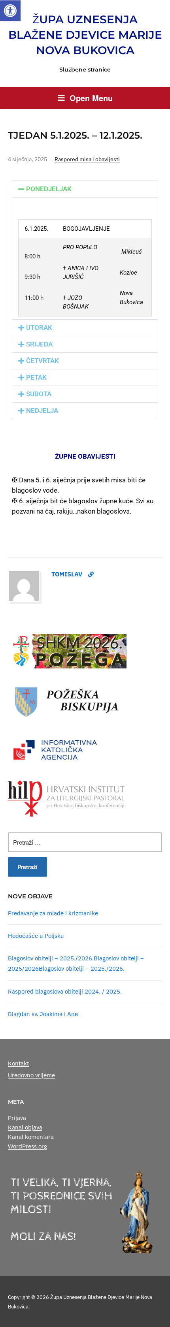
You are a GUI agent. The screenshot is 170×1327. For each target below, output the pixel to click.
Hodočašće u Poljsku (36, 935)
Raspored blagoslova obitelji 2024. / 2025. (65, 991)
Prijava (17, 1118)
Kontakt (18, 1063)
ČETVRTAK (42, 361)
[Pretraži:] (85, 842)
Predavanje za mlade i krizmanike (53, 913)
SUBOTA (38, 394)
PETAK (36, 377)
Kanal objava (25, 1127)
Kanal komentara (31, 1137)
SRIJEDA (39, 344)
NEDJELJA (42, 410)
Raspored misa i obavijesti (87, 159)
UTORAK (39, 327)
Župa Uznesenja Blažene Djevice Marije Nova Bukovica (85, 35)
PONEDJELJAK (49, 189)
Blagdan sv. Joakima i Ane (43, 1014)
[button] (10, 10)
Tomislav (66, 574)
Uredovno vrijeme (31, 1075)
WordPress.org (27, 1146)
